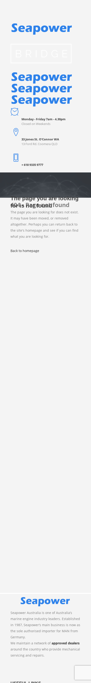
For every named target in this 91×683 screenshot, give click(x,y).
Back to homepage (24, 250)
